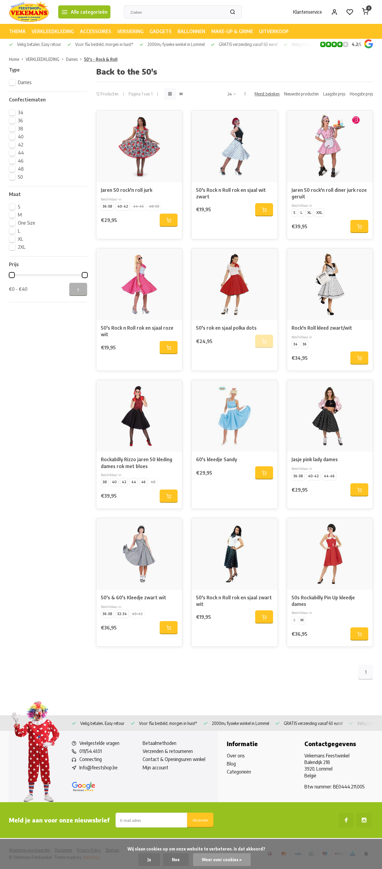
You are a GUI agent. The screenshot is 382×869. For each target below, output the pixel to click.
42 (20, 145)
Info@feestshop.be (98, 768)
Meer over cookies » (222, 859)
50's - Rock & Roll (101, 59)
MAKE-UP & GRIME (232, 31)
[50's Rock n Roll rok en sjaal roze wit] (139, 284)
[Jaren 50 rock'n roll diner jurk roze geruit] (330, 146)
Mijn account (155, 768)
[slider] (12, 275)
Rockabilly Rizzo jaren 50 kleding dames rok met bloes (136, 462)
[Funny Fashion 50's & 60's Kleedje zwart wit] (139, 554)
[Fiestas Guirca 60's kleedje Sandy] (234, 416)
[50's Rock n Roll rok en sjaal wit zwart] (234, 146)
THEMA (17, 31)
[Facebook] (346, 820)
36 (20, 121)
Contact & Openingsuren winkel (174, 759)
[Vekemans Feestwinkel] (29, 12)
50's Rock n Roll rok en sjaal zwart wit (234, 601)
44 (21, 153)
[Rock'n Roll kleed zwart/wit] (330, 284)
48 (21, 169)
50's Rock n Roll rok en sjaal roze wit (137, 331)
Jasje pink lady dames (315, 459)
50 (20, 177)
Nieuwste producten (301, 93)
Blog (231, 764)
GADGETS (161, 31)
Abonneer (200, 819)
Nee (176, 859)
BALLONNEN (191, 31)
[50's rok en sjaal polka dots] (234, 284)
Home (14, 59)
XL (20, 239)
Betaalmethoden (159, 743)
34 (20, 112)
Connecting (90, 759)
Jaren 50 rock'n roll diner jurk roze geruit (329, 193)
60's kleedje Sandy (216, 459)
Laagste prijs (334, 93)
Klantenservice (307, 12)
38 (20, 129)
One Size (26, 223)
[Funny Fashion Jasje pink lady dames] (330, 416)
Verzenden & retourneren (168, 751)
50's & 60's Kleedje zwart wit (133, 598)
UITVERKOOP (274, 31)
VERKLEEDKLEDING (53, 31)
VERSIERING (130, 31)
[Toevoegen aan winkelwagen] (169, 220)
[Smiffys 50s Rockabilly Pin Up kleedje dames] (330, 554)
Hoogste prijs (361, 93)
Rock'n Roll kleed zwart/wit (322, 328)
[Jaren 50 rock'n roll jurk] (139, 146)
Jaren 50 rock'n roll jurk (126, 190)
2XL (22, 247)
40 (21, 137)
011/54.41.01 (90, 751)
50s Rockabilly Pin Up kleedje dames (323, 601)
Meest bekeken (267, 93)
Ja (149, 859)
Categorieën (239, 772)
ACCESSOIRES (95, 31)
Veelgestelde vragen (99, 743)
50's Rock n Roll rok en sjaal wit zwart (231, 193)
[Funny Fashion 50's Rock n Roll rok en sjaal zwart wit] (234, 554)
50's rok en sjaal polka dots (226, 328)
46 (21, 161)
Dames (72, 59)
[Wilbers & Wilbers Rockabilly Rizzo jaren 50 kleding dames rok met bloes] (139, 416)
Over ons (236, 756)
